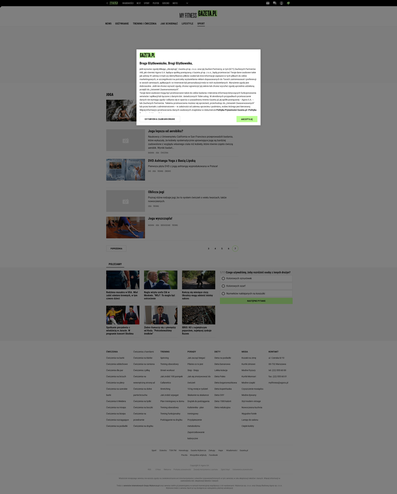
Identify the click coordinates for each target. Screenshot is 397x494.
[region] (198, 87)
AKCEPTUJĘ (247, 119)
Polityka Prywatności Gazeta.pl (231, 110)
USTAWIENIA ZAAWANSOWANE (160, 119)
